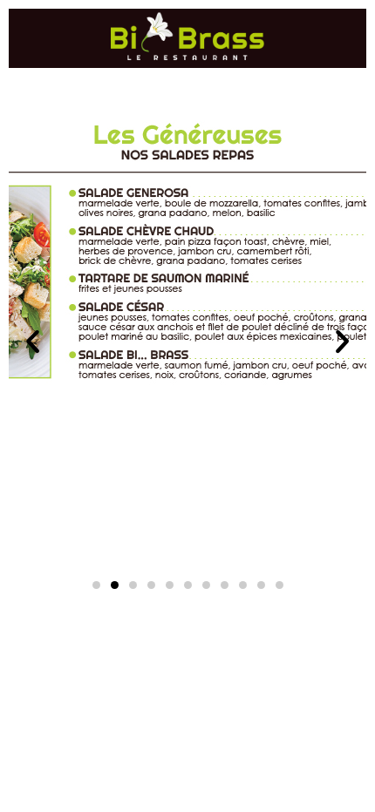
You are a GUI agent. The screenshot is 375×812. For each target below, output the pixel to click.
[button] (32, 342)
